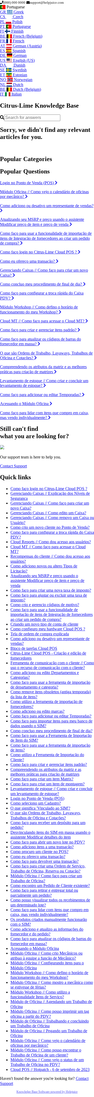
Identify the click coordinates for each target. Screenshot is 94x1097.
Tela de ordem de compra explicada (39, 634)
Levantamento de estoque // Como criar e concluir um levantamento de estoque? (51, 791)
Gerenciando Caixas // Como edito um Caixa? (48, 513)
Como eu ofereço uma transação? (37, 856)
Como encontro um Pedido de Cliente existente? (50, 885)
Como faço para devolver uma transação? (44, 861)
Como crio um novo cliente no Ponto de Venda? (50, 527)
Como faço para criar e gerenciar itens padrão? (48, 764)
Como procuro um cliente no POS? (39, 851)
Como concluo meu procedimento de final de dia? (51, 731)
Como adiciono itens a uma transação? (42, 847)
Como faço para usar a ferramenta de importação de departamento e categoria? (50, 684)
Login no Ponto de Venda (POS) (37, 798)
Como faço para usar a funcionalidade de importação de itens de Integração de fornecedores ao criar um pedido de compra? (51, 614)
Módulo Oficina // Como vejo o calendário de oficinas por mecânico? (47, 1043)
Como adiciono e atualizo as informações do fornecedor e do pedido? (46, 931)
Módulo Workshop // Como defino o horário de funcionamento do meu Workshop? (49, 975)
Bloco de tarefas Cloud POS (33, 648)
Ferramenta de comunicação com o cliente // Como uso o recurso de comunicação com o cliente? (52, 665)
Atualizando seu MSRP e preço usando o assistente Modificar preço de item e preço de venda (47, 581)
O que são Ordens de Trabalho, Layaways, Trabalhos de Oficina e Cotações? (45, 815)
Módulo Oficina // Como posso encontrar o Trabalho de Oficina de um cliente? (45, 1052)
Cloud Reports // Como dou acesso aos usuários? (50, 542)
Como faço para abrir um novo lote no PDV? (47, 842)
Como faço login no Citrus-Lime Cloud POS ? (48, 488)
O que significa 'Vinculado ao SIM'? (40, 808)
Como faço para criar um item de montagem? (47, 784)
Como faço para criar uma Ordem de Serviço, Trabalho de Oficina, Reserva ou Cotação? (47, 868)
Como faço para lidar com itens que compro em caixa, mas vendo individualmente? (49, 912)
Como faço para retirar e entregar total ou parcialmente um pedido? (44, 892)
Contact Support (13, 466)
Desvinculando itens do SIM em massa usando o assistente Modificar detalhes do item (50, 834)
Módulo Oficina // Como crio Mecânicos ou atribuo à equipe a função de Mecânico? (46, 955)
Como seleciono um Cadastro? (35, 803)
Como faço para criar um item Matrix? (41, 779)
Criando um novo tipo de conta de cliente (44, 624)
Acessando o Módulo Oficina (34, 948)
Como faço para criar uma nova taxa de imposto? (50, 590)
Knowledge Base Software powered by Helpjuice (47, 1092)
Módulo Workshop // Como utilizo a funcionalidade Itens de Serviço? (40, 994)
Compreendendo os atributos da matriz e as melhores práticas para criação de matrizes (45, 771)
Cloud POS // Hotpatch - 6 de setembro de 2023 (50, 1069)
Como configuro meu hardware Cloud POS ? (47, 629)
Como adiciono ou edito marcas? (37, 711)
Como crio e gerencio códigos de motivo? (44, 604)
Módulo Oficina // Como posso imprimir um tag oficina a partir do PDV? (49, 1013)
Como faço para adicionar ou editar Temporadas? (50, 716)
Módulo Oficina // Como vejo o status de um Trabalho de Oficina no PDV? (47, 1062)
